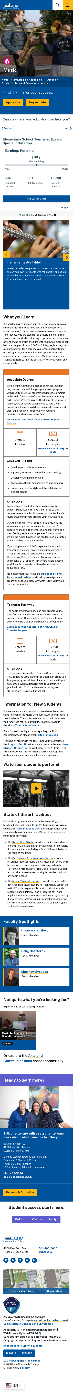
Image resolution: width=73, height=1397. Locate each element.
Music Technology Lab (25, 881)
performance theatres (26, 828)
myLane (27, 1353)
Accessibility (11, 1329)
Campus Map (54, 1291)
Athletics (54, 1337)
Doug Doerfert (32, 951)
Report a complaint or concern (50, 1340)
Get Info (20, 1219)
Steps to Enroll (17, 744)
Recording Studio (23, 842)
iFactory (24, 1367)
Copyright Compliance (16, 1340)
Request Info (37, 102)
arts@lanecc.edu (47, 735)
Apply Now (13, 102)
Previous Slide (6, 254)
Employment (39, 1337)
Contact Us (46, 1252)
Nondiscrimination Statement (38, 1329)
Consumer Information (16, 1337)
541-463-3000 (48, 1248)
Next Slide (66, 257)
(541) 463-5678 (13, 1173)
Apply (53, 1219)
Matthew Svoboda (34, 972)
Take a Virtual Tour (21, 1291)
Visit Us (37, 1219)
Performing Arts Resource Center (32, 858)
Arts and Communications (30, 83)
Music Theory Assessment (23, 725)
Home (5, 79)
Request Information (20, 1192)
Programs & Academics (28, 79)
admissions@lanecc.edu (17, 1177)
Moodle (11, 1353)
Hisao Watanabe (33, 930)
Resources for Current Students (23, 1345)
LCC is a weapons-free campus (21, 1360)
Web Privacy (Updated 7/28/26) (22, 1333)
